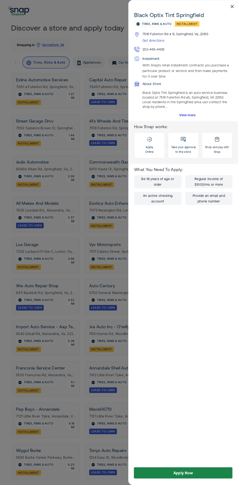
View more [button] (187, 115)
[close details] (232, 6)
